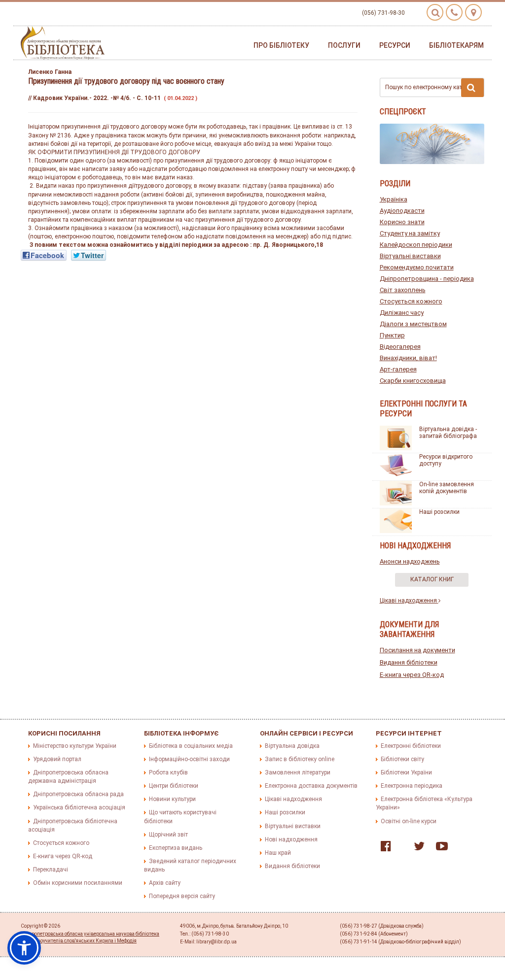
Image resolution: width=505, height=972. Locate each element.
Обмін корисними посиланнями (77, 882)
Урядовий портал (57, 759)
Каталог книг (432, 579)
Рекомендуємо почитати (417, 267)
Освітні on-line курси (408, 821)
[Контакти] (454, 12)
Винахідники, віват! (408, 358)
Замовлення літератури (297, 772)
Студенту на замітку (410, 233)
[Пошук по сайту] (435, 12)
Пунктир (392, 335)
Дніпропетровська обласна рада (78, 794)
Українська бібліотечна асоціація (79, 807)
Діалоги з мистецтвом (413, 324)
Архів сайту (164, 882)
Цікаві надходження (409, 600)
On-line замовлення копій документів (446, 488)
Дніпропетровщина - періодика (427, 278)
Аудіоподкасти (402, 210)
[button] (24, 948)
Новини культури (172, 799)
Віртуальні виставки (410, 256)
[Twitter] (417, 848)
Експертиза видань (175, 847)
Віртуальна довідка (292, 745)
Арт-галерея (398, 369)
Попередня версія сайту (182, 896)
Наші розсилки (439, 511)
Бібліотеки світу (402, 759)
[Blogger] (399, 848)
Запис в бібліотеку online (299, 759)
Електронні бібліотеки (411, 745)
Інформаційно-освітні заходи (189, 759)
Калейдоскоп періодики (416, 244)
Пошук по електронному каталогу (431, 87)
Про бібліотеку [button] (281, 45)
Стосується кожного (411, 301)
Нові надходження (291, 839)
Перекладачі (50, 869)
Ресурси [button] (394, 45)
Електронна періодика (411, 785)
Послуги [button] (344, 45)
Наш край (278, 852)
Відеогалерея (400, 346)
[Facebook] (383, 848)
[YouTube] (439, 848)
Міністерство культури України (74, 745)
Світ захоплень (403, 290)
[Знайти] (472, 87)
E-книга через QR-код (412, 674)
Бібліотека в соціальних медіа (191, 745)
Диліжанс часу (402, 312)
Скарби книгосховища (413, 380)
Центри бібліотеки (173, 785)
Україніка (393, 199)
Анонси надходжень (410, 561)
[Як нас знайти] (473, 12)
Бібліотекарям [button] (456, 45)
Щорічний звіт (168, 834)
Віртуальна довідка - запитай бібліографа (448, 432)
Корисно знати (402, 222)
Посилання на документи (417, 650)
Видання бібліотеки (408, 662)
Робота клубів (168, 772)
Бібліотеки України (406, 772)
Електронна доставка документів (311, 785)
